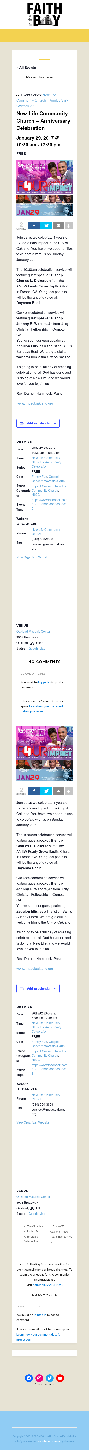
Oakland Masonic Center (33, 631)
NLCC (36, 494)
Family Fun (39, 476)
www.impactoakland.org (34, 403)
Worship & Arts (54, 481)
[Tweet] (46, 225)
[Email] (58, 225)
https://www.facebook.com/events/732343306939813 (49, 504)
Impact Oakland (42, 486)
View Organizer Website (32, 557)
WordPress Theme (49, 1441)
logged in (44, 682)
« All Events (26, 67)
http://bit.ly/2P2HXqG (48, 1284)
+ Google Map (35, 648)
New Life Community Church (49, 488)
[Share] (34, 225)
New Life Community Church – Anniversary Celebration (46, 462)
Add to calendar (39, 423)
